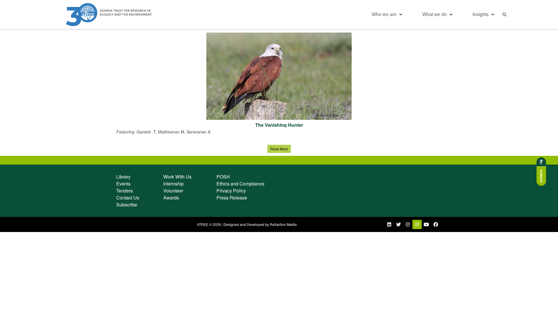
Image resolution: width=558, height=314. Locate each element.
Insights (481, 14)
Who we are (384, 14)
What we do (434, 14)
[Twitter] (398, 224)
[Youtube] (426, 224)
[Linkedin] (389, 224)
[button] (504, 14)
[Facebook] (435, 224)
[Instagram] (407, 224)
